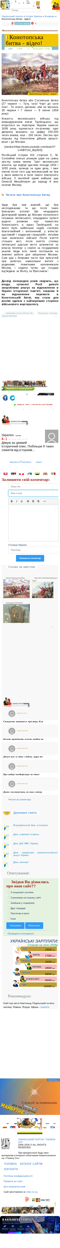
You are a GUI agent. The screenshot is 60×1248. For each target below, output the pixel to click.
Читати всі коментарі (19, 799)
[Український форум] (21, 3)
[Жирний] (11, 501)
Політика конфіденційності (18, 1176)
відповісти (15, 462)
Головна (10, 1163)
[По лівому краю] (28, 501)
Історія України (34, 16)
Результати (34, 925)
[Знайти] (39, 10)
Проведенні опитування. (20, 933)
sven (10, 49)
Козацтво (49, 16)
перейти (44, 1007)
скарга (39, 462)
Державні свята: (25, 812)
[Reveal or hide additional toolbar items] (44, 501)
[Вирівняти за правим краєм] (38, 501)
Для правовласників (14, 1186)
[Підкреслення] (21, 501)
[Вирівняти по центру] (33, 501)
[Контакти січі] (30, 3)
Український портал (12, 16)
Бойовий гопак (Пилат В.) (20, 313)
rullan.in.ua (31, 1191)
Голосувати (15, 925)
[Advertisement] (30, 351)
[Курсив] (16, 501)
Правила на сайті (13, 1181)
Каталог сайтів (31, 1163)
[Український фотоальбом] (13, 3)
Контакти (11, 1169)
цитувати (27, 462)
